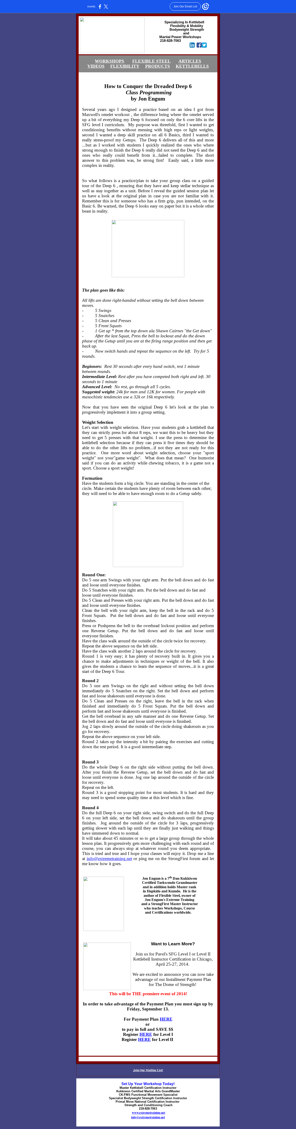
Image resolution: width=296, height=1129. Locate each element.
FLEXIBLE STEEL (151, 61)
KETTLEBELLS (192, 66)
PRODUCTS (157, 66)
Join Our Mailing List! (148, 1070)
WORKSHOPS (109, 61)
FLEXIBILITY (124, 66)
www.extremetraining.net (148, 1112)
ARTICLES (190, 61)
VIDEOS (96, 66)
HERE (166, 1019)
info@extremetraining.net (109, 858)
